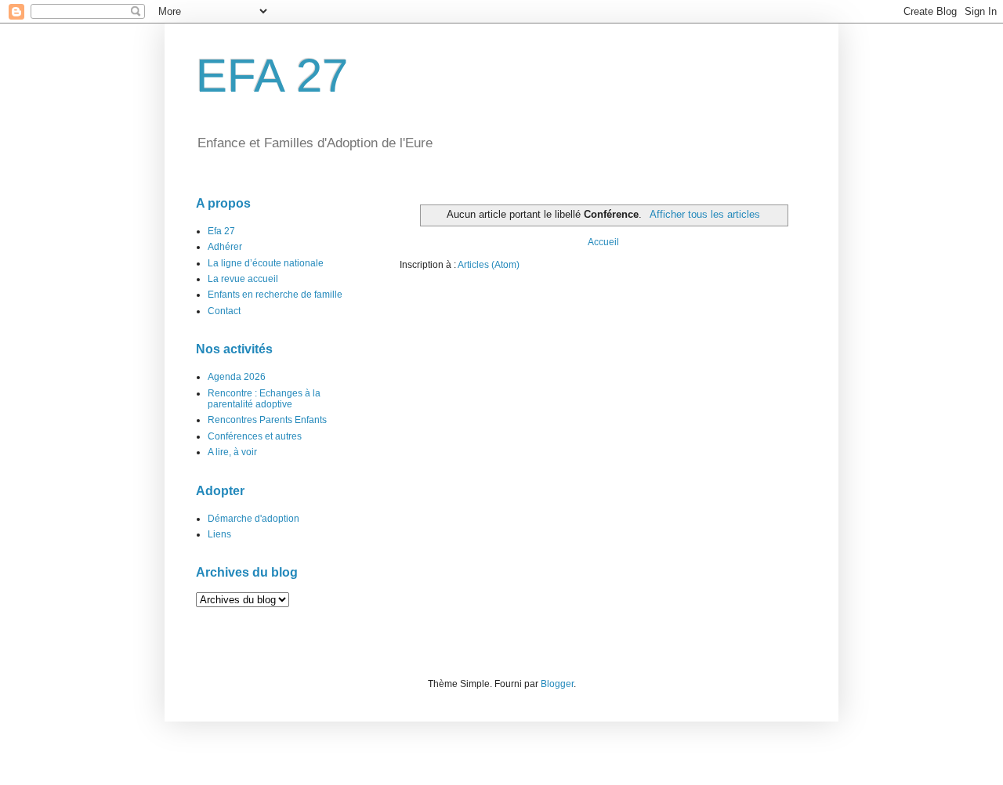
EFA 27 (272, 75)
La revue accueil (243, 278)
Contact (224, 311)
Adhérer (225, 246)
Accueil (603, 242)
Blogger (557, 683)
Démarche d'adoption (253, 518)
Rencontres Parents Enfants (267, 419)
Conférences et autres (255, 436)
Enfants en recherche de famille (275, 294)
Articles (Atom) (489, 264)
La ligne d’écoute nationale (266, 263)
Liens (219, 534)
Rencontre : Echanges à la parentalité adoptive (264, 399)
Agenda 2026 (237, 376)
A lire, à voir (232, 452)
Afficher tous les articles (704, 214)
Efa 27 (221, 231)
